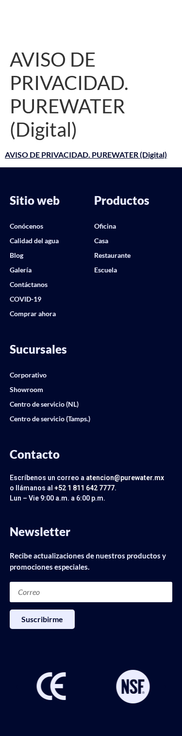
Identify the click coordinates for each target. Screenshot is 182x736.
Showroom (26, 389)
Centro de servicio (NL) (44, 404)
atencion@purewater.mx (125, 478)
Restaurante (112, 255)
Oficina (105, 226)
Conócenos (26, 226)
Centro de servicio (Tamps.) (50, 418)
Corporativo (28, 375)
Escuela (105, 270)
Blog (16, 255)
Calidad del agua (34, 240)
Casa (101, 240)
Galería (21, 270)
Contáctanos (29, 284)
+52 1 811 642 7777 (84, 488)
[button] (17, 687)
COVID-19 (25, 299)
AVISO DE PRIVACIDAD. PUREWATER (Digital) (86, 154)
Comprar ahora (33, 313)
